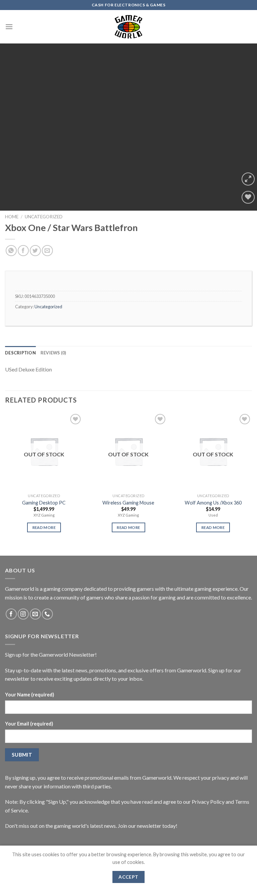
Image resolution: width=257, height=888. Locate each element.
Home (11, 216)
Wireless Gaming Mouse (128, 503)
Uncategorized (44, 216)
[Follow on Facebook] (11, 614)
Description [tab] (20, 352)
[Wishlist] (248, 197)
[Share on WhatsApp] (11, 250)
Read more (44, 527)
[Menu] (9, 26)
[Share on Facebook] (23, 250)
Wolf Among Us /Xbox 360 (213, 503)
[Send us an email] (35, 614)
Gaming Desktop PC (44, 503)
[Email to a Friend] (47, 250)
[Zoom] (248, 179)
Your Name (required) (29, 694)
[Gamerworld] (128, 26)
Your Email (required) (29, 724)
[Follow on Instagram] (23, 614)
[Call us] (47, 614)
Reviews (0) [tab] (53, 352)
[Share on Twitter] (35, 250)
